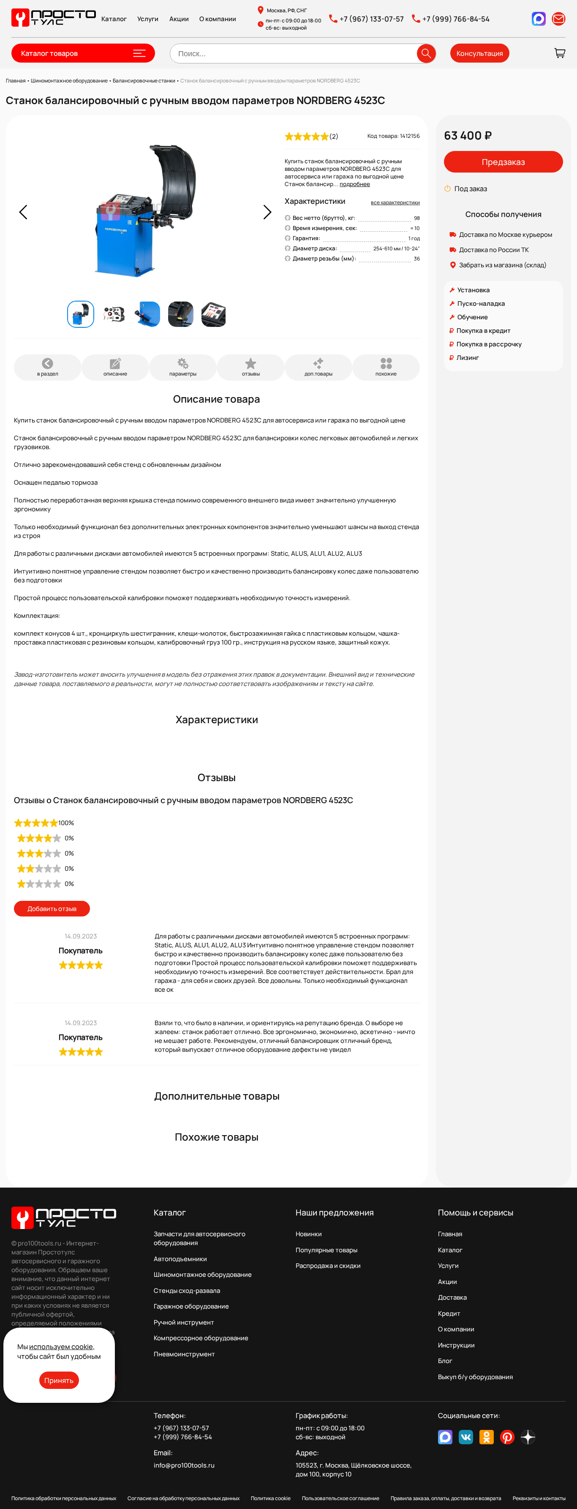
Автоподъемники (180, 1258)
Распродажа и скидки (328, 1265)
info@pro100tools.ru (184, 1465)
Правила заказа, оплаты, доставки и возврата (446, 1498)
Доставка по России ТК (494, 249)
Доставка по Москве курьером (506, 234)
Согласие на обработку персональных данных (184, 1498)
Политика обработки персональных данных (63, 1498)
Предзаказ (503, 161)
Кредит (449, 1313)
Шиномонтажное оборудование (203, 1274)
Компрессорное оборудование (201, 1337)
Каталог (114, 19)
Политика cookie (271, 1498)
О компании (217, 19)
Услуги (147, 19)
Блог (445, 1360)
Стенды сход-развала (187, 1290)
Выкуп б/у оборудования (475, 1376)
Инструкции (456, 1345)
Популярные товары (326, 1250)
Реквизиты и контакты (539, 1498)
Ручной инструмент (184, 1322)
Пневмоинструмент (184, 1354)
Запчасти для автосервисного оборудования (199, 1238)
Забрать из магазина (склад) (503, 265)
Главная (450, 1233)
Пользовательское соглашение (340, 1498)
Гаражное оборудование (191, 1306)
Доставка (452, 1297)
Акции (179, 19)
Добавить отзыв (51, 908)
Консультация (480, 53)
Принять (58, 1380)
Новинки (309, 1233)
